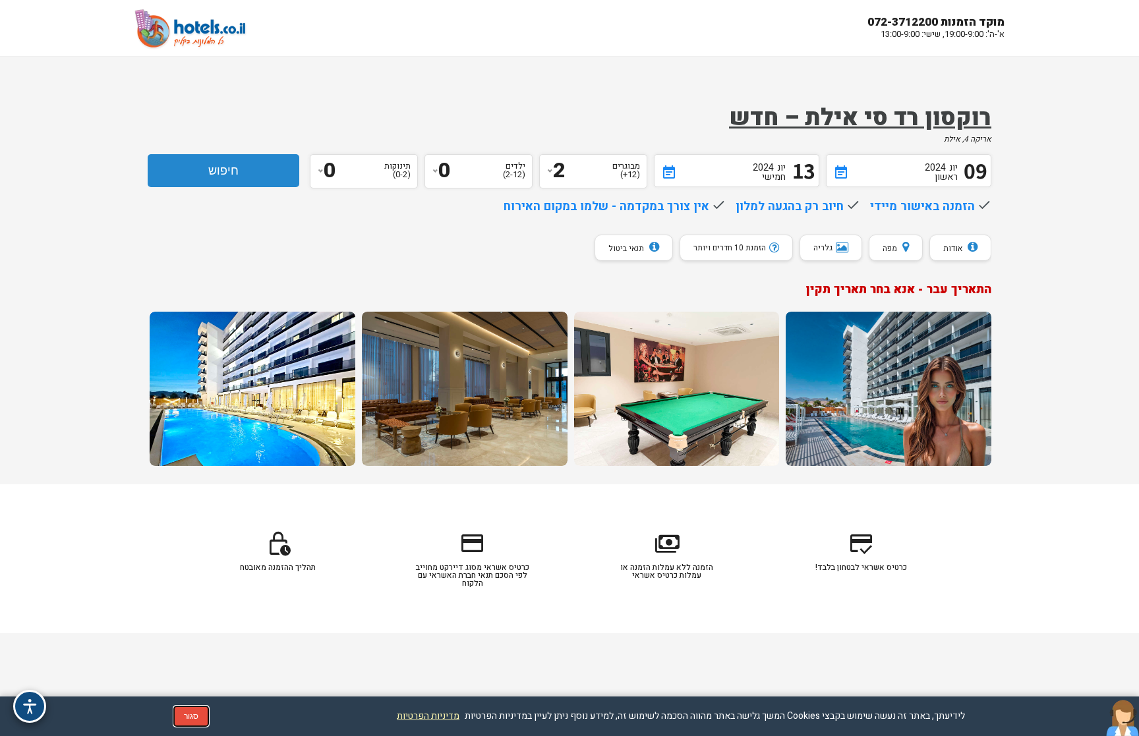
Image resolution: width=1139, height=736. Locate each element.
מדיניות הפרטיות (428, 716)
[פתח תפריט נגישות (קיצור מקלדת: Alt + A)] (29, 706)
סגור (191, 716)
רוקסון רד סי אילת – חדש (860, 118)
